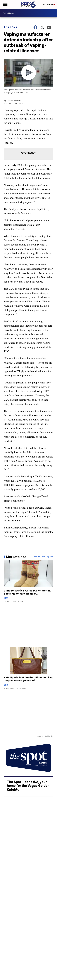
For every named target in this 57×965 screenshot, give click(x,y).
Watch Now (48, 5)
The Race (11, 26)
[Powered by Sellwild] (49, 736)
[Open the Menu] (5, 4)
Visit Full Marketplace (43, 557)
